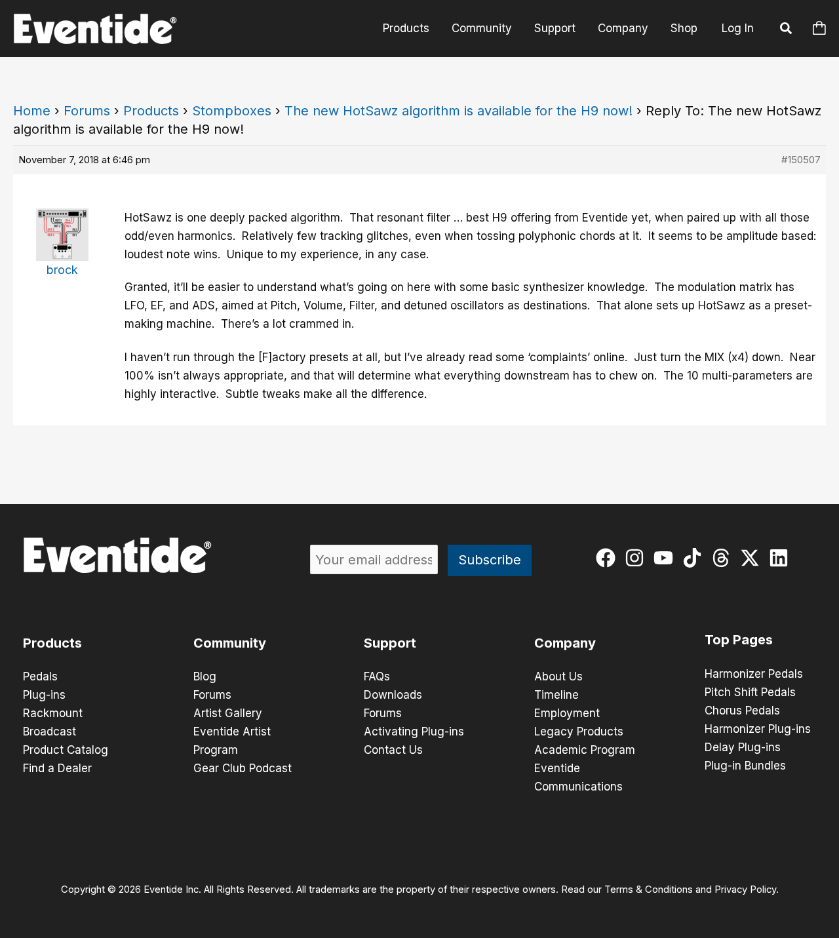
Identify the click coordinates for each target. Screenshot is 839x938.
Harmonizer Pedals (754, 673)
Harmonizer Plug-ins (758, 728)
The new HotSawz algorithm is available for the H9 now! (458, 111)
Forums (87, 111)
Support (555, 28)
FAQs (377, 676)
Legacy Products (578, 731)
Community (482, 28)
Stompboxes (231, 111)
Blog (204, 676)
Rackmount (53, 713)
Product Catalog (65, 749)
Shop (684, 28)
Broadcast (49, 731)
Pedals (40, 676)
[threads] (724, 558)
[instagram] (637, 558)
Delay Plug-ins (743, 747)
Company (623, 28)
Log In (738, 28)
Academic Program (584, 749)
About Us (558, 676)
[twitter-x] (753, 558)
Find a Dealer (57, 768)
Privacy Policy (745, 889)
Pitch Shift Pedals (750, 692)
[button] (786, 30)
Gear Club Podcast (242, 768)
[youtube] (666, 558)
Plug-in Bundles (745, 765)
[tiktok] (695, 558)
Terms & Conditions (648, 889)
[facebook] (608, 558)
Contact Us (393, 749)
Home (31, 111)
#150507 (801, 159)
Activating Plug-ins (414, 731)
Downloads (393, 694)
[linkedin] (781, 558)
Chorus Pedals (742, 710)
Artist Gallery (227, 713)
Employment (567, 713)
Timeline (556, 694)
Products (406, 28)
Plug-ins (44, 694)
